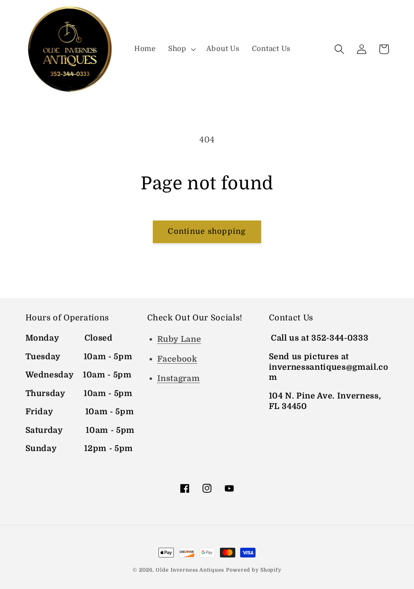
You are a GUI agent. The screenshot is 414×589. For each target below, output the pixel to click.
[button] (181, 48)
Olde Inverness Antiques (190, 570)
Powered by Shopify (253, 570)
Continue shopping (207, 231)
